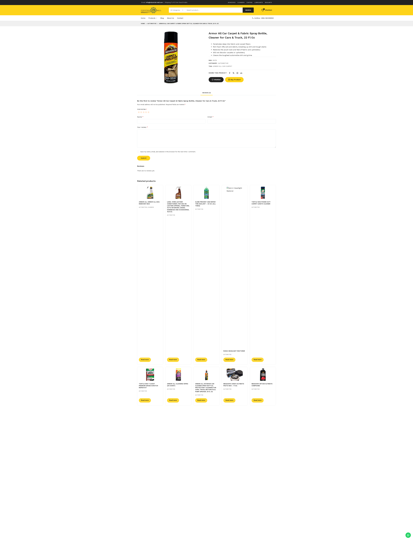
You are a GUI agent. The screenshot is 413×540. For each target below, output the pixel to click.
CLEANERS (151, 207)
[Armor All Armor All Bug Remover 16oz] (150, 193)
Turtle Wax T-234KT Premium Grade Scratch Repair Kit (148, 385)
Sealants (268, 2)
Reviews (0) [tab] (206, 93)
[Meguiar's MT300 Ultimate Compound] (263, 375)
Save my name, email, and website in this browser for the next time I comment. (168, 152)
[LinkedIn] (241, 73)
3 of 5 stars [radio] (143, 112)
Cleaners (240, 2)
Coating (249, 2)
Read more (145, 359)
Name (140, 117)
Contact (180, 18)
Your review (142, 127)
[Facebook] (230, 73)
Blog (162, 18)
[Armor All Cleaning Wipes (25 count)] (178, 375)
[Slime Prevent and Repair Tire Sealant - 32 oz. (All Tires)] (206, 193)
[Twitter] (233, 73)
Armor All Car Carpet (222, 66)
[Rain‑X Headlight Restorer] (235, 267)
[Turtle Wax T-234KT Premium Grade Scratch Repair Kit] (150, 375)
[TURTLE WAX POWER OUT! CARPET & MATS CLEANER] (263, 193)
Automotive (223, 63)
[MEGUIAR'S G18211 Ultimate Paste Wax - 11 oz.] (235, 375)
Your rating (142, 109)
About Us (170, 18)
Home (143, 18)
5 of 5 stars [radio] (148, 112)
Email (210, 117)
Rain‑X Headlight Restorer (234, 351)
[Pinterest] (237, 73)
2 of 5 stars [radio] (141, 112)
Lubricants (258, 2)
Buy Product (236, 80)
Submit (143, 158)
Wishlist (217, 80)
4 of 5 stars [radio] (146, 112)
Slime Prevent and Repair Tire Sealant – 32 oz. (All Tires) (205, 204)
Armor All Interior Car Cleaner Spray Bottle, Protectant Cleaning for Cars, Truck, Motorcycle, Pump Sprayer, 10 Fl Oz (205, 387)
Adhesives (232, 2)
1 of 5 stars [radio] (138, 112)
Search (248, 10)
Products (152, 18)
